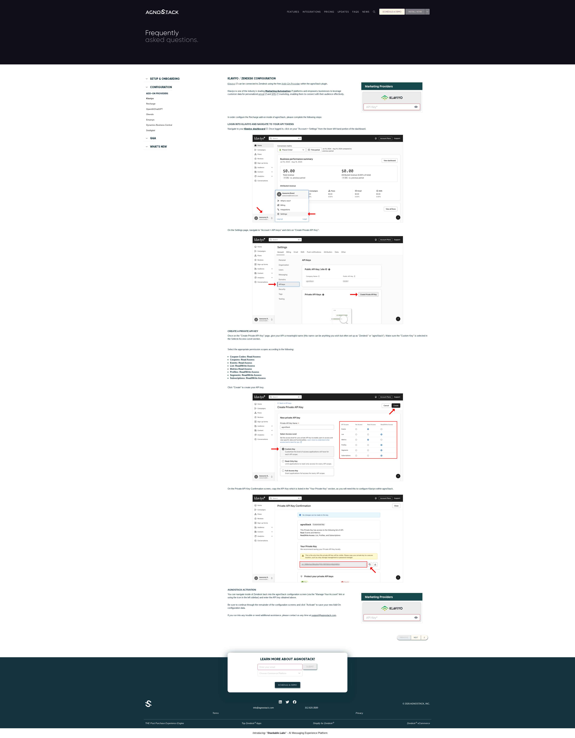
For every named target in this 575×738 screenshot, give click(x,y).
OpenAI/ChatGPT (154, 109)
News (365, 11)
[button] (178, 80)
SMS (273, 94)
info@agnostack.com (263, 707)
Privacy (359, 713)
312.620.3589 (311, 707)
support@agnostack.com (323, 615)
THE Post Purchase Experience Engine (164, 723)
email (261, 94)
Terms (215, 713)
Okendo (150, 114)
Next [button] (416, 637)
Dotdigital (150, 130)
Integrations (312, 11)
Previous (404, 637)
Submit (310, 666)
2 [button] (424, 637)
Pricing (329, 11)
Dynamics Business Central (159, 125)
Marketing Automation (278, 91)
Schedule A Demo (392, 11)
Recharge (150, 103)
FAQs (355, 11)
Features (293, 11)
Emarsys (150, 120)
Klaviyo (150, 98)
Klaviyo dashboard (254, 128)
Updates (343, 11)
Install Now (415, 11)
